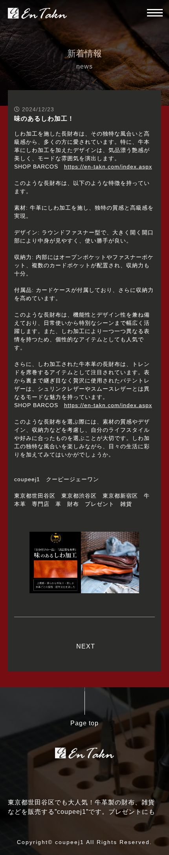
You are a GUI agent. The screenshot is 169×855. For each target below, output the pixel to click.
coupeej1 (69, 842)
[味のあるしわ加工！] (84, 588)
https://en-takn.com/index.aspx (108, 166)
